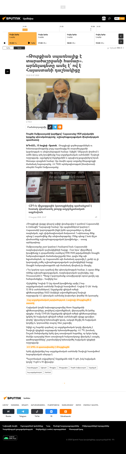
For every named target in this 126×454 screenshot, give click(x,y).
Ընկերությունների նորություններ (95, 426)
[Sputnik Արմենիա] (12, 20)
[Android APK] (10, 438)
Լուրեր (12, 37)
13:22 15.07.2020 (32, 75)
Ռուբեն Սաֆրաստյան (78, 368)
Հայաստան (15, 405)
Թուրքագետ (63, 368)
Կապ (48, 426)
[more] (96, 217)
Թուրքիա (53, 368)
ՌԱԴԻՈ (78, 405)
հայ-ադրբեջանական (34, 372)
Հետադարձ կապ (76, 429)
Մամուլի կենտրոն (90, 405)
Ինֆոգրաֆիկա (53, 405)
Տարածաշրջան (32, 368)
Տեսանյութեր (67, 405)
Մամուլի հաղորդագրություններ (66, 426)
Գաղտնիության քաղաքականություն (18, 429)
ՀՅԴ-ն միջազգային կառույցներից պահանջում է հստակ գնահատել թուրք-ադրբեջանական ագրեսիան (60, 209)
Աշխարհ (44, 368)
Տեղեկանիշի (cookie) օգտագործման (51, 429)
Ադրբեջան (92, 368)
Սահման (48, 372)
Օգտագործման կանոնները (31, 426)
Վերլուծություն (38, 405)
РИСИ (30, 122)
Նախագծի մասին (10, 426)
